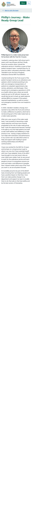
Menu (23, 3)
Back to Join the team (11, 10)
